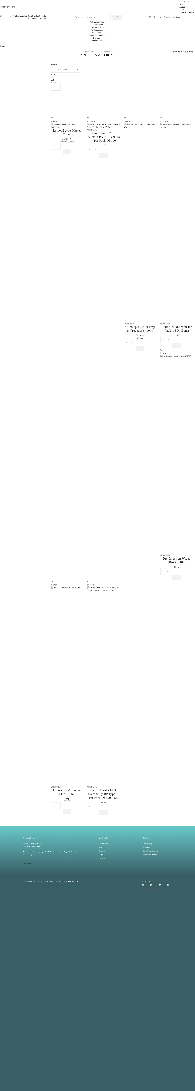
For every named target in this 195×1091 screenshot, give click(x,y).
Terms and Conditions (150, 855)
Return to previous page (182, 52)
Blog (181, 4)
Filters (55, 64)
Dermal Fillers (97, 27)
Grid (52, 77)
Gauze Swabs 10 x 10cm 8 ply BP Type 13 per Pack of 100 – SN (104, 793)
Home (86, 52)
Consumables (97, 40)
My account (102, 858)
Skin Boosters (97, 24)
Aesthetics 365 (103, 844)
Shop (93, 52)
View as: (54, 74)
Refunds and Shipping (150, 851)
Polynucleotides (97, 22)
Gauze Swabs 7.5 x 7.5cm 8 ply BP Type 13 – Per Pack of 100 (103, 136)
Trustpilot (4, 46)
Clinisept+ (140, 335)
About (182, 7)
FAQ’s (181, 9)
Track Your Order (186, 12)
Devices (96, 38)
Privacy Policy (147, 847)
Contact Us (184, 1)
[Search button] (117, 17)
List (52, 80)
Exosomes (96, 32)
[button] (67, 151)
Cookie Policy (147, 844)
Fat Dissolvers (97, 30)
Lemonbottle (67, 139)
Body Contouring (96, 35)
